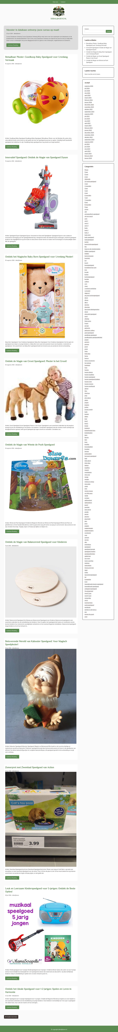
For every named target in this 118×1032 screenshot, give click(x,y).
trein (86, 582)
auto (86, 218)
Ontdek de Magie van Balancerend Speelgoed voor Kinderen (36, 542)
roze (86, 535)
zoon (86, 616)
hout (86, 367)
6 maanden (88, 195)
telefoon (87, 563)
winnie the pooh (89, 614)
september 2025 (89, 111)
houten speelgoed (90, 377)
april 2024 (87, 151)
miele (86, 486)
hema (86, 356)
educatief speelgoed (90, 314)
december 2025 (89, 104)
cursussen (87, 291)
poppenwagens (89, 530)
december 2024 (89, 132)
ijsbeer (86, 388)
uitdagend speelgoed (91, 589)
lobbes (87, 465)
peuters (87, 516)
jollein (86, 400)
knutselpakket (89, 447)
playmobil (87, 519)
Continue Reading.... (13, 45)
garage (87, 326)
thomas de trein (89, 568)
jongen (86, 402)
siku (86, 542)
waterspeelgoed (89, 605)
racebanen (88, 533)
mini (86, 488)
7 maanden (88, 200)
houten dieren (89, 372)
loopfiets (87, 468)
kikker (86, 416)
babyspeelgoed (89, 239)
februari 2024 (89, 156)
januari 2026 (88, 102)
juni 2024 (87, 146)
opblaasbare (88, 502)
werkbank (87, 607)
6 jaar (86, 193)
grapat (86, 340)
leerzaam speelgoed (90, 456)
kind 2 (86, 423)
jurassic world (88, 409)
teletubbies (88, 565)
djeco (86, 302)
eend (86, 316)
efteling (87, 319)
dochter (87, 305)
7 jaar (86, 198)
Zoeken (87, 29)
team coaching (89, 561)
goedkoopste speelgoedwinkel (93, 337)
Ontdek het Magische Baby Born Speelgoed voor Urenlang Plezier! (39, 256)
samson (87, 537)
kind (86, 419)
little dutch (88, 461)
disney (86, 300)
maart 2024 (88, 153)
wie (86, 612)
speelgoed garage (90, 549)
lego (86, 458)
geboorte (87, 328)
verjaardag (88, 598)
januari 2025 (88, 130)
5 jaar (86, 191)
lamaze (87, 451)
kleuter (87, 437)
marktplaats (88, 472)
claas (86, 286)
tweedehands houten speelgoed (94, 584)
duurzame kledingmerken (92, 309)
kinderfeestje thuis (90, 430)
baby (86, 228)
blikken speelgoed (90, 251)
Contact (63, 2)
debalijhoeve (17, 33)
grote (86, 349)
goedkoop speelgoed (91, 335)
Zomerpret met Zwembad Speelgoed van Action (29, 767)
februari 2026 (89, 100)
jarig (86, 395)
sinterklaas (88, 544)
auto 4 (86, 225)
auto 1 (86, 221)
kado (86, 412)
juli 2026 (87, 88)
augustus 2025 (89, 114)
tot (85, 577)
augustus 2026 (89, 86)
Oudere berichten (12, 1017)
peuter (86, 514)
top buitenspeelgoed (91, 575)
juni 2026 (87, 90)
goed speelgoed (89, 333)
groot (86, 347)
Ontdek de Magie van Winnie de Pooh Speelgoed (30, 444)
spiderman (88, 556)
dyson (86, 312)
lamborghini (88, 454)
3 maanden (88, 186)
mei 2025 (87, 121)
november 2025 (89, 107)
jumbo (86, 407)
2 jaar (86, 177)
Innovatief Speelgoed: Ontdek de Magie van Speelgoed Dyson (36, 157)
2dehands (87, 179)
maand (87, 470)
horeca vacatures (90, 360)
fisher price (88, 321)
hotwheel (87, 365)
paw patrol (88, 509)
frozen (86, 323)
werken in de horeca (90, 610)
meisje (86, 477)
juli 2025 (87, 116)
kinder (86, 426)
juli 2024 (87, 144)
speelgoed (88, 547)
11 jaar (86, 172)
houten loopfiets (89, 374)
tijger (86, 570)
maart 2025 (88, 125)
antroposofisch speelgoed (92, 214)
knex (86, 442)
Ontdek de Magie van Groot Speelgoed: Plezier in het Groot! (36, 361)
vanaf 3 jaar (88, 596)
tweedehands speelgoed (92, 586)
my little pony (88, 493)
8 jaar (86, 202)
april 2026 (87, 95)
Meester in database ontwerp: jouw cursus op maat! (32, 30)
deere (86, 298)
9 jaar (86, 207)
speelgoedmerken (90, 554)
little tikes (87, 463)
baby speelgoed (89, 237)
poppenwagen (89, 528)
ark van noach (89, 216)
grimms (87, 344)
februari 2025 (89, 128)
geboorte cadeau (90, 330)
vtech (86, 600)
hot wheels (88, 363)
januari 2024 (88, 158)
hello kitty (87, 353)
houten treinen (89, 384)
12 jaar (86, 174)
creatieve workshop (90, 288)
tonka (86, 572)
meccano (87, 475)
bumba (87, 279)
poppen (87, 526)
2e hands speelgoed (90, 181)
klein (86, 435)
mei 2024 (87, 149)
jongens (87, 405)
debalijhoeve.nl (59, 19)
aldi (86, 212)
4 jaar (86, 188)
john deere (88, 398)
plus (86, 521)
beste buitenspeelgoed (91, 244)
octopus (87, 498)
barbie (86, 242)
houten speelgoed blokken (92, 379)
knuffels (87, 444)
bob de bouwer (89, 256)
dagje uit (87, 293)
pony (86, 523)
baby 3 (87, 232)
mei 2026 (87, 93)
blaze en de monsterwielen (92, 249)
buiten (86, 274)
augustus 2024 (89, 142)
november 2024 (89, 135)
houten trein (88, 381)
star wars (87, 558)
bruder (87, 272)
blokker (87, 253)
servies (87, 540)
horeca (87, 358)
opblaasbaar (88, 500)
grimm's (87, 342)
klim (86, 440)
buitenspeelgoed (89, 277)
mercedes (87, 484)
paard (86, 505)
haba (86, 351)
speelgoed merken (90, 551)
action (86, 209)
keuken (87, 414)
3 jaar (86, 184)
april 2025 (87, 123)
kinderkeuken (88, 433)
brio (86, 270)
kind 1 (86, 421)
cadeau (87, 281)
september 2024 (89, 139)
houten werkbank (90, 386)
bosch (86, 263)
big (85, 246)
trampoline (88, 579)
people (87, 512)
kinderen (87, 428)
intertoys (87, 393)
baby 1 (86, 230)
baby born (88, 235)
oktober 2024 (88, 137)
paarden (87, 507)
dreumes (87, 307)
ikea (86, 391)
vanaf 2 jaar (88, 593)
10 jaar (86, 170)
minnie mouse (89, 491)
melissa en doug (89, 481)
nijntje (86, 495)
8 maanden (88, 205)
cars (86, 284)
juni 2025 (87, 118)
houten (87, 370)
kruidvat (87, 449)
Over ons (55, 2)
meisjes (87, 479)
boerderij (87, 258)
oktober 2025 (88, 109)
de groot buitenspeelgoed (92, 295)
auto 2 (86, 223)
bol (85, 260)
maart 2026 (88, 97)
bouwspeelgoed (89, 265)
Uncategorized (89, 591)
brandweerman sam (90, 267)
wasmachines (88, 603)
